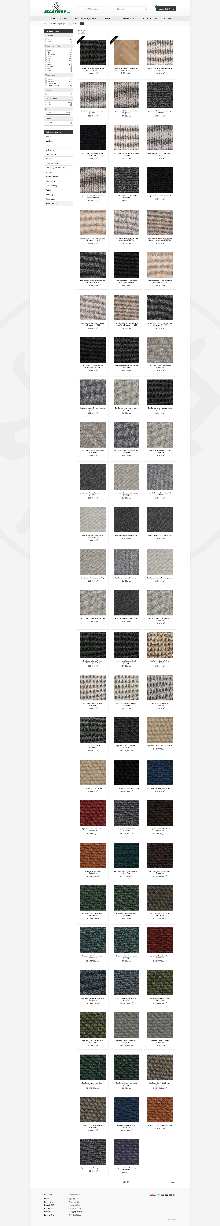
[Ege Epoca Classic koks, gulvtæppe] (93, 1152)
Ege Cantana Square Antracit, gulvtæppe (126, 662)
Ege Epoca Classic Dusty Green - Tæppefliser (160, 999)
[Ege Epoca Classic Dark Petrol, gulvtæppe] (126, 940)
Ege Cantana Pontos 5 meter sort (126, 618)
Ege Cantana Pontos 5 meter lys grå (93, 618)
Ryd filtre (69, 129)
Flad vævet (51, 83)
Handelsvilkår (49, 1205)
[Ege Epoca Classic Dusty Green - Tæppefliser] (160, 982)
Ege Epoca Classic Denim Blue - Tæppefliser (126, 999)
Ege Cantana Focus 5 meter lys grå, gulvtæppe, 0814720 (92, 324)
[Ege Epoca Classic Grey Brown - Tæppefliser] (160, 1067)
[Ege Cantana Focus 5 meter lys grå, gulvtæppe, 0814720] (93, 307)
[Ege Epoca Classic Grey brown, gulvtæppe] (93, 1109)
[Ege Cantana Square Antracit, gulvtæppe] (126, 645)
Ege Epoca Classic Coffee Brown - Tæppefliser (160, 829)
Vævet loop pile (53, 85)
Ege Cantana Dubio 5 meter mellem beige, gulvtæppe (93, 197)
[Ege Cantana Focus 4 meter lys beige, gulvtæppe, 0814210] (93, 222)
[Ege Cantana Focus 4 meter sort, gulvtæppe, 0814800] (126, 265)
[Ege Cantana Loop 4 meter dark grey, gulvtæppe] (93, 392)
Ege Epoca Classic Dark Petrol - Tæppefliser (92, 957)
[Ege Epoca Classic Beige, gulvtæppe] (93, 772)
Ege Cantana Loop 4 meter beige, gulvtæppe (160, 366)
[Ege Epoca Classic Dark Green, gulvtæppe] (126, 898)
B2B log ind (48, 1208)
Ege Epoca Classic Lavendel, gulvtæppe (126, 1169)
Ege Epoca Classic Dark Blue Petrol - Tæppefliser (126, 872)
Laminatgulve (51, 154)
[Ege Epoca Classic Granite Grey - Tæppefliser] (126, 1025)
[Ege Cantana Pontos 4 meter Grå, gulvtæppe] (160, 477)
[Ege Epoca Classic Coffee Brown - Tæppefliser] (160, 813)
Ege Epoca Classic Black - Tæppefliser (126, 788)
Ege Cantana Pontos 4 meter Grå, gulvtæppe (160, 494)
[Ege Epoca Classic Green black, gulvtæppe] (126, 1067)
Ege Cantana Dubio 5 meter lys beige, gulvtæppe (126, 154)
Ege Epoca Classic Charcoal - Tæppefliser (126, 829)
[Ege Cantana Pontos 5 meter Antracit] (160, 519)
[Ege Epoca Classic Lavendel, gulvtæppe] (126, 1152)
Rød (49, 62)
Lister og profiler (52, 163)
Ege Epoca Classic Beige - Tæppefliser (159, 746)
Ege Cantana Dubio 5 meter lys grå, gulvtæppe (160, 154)
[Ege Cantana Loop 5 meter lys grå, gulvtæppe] (160, 434)
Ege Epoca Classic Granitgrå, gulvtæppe (160, 1041)
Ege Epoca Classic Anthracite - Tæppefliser (126, 746)
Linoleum (49, 141)
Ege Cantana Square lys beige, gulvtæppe (93, 704)
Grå (48, 52)
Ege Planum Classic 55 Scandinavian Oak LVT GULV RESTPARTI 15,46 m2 (126, 69)
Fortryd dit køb (50, 1215)
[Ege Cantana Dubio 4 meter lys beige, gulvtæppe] (160, 52)
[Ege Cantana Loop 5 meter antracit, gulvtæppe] (160, 392)
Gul (48, 68)
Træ (49, 41)
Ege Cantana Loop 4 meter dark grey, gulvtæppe (92, 409)
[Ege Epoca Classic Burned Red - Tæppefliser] (93, 813)
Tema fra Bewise (172, 1219)
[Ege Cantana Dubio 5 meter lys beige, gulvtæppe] (126, 137)
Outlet (48, 190)
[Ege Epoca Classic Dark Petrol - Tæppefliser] (93, 940)
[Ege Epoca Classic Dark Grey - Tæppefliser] (160, 898)
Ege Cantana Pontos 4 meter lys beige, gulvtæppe (92, 536)
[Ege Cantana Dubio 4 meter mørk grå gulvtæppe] (160, 95)
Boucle (50, 79)
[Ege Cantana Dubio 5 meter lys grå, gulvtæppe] (160, 137)
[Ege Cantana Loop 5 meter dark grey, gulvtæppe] (126, 434)
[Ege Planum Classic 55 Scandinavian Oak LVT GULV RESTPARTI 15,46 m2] (126, 52)
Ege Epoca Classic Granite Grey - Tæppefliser (126, 1041)
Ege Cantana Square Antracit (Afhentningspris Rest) (92, 662)
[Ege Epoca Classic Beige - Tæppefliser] (160, 730)
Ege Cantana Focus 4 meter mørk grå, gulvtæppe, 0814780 (92, 281)
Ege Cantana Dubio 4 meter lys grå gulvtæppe (92, 112)
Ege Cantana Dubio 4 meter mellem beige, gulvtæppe (126, 112)
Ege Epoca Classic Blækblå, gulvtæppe (160, 788)
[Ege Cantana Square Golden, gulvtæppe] (160, 645)
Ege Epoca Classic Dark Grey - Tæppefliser (160, 914)
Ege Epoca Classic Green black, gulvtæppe (126, 1084)
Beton (49, 39)
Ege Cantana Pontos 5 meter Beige (92, 578)
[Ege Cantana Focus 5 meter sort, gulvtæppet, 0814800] (93, 350)
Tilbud (49, 122)
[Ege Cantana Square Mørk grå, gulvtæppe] (93, 730)
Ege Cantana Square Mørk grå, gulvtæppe (93, 747)
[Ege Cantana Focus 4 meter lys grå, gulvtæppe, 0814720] (126, 222)
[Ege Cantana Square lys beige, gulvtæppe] (93, 687)
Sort (49, 50)
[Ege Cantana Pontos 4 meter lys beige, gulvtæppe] (93, 519)
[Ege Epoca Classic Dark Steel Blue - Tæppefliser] (93, 982)
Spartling (49, 194)
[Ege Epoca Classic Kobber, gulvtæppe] (160, 1109)
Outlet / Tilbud (150, 18)
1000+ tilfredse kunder (96, 9)
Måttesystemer (52, 177)
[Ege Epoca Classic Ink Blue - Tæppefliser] (126, 1109)
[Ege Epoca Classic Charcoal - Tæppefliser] (126, 813)
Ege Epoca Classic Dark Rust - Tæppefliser (160, 957)
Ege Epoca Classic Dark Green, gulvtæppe (126, 914)
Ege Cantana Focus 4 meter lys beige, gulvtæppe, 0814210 (92, 239)
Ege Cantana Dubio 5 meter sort (160, 196)
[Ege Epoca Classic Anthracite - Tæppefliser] (126, 730)
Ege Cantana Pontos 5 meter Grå (126, 578)
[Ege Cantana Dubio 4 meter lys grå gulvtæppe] (93, 95)
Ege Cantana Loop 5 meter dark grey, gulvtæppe (126, 451)
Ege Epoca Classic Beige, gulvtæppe (93, 788)
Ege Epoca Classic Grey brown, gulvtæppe (93, 1126)
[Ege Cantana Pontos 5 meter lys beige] (160, 562)
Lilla (49, 70)
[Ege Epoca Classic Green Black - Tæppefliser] (93, 1067)
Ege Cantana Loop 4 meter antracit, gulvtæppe (126, 366)
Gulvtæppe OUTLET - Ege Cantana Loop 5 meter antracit (92, 69)
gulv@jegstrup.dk (75, 1212)
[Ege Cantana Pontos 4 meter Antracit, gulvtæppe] (93, 477)
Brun (49, 58)
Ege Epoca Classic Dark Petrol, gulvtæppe (126, 957)
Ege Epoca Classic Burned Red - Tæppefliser (92, 829)
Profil (46, 1198)
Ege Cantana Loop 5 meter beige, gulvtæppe (93, 451)
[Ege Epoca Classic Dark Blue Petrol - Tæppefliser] (126, 855)
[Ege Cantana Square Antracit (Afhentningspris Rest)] (93, 645)
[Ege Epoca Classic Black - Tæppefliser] (126, 772)
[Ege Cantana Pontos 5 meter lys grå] (93, 602)
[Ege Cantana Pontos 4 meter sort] (126, 519)
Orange (50, 66)
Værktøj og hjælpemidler (55, 168)
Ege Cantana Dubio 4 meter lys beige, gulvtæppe (159, 69)
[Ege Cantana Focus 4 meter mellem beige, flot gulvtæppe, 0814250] (160, 222)
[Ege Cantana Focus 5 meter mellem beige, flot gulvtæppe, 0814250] (126, 307)
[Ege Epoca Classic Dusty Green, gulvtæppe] (93, 1025)
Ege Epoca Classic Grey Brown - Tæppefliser (159, 1084)
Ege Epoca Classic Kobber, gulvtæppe (159, 1125)
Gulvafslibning (51, 186)
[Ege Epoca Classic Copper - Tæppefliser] (93, 855)
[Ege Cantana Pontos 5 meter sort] (126, 602)
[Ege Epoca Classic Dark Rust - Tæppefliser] (160, 940)
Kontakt (47, 1212)
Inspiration (48, 1202)
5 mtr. (49, 104)
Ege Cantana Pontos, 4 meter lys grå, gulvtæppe (160, 619)
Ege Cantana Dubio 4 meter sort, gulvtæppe (93, 154)
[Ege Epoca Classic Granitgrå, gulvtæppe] (160, 1025)
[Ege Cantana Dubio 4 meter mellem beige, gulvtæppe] (126, 95)
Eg (48, 94)
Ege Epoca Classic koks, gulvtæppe (92, 1168)
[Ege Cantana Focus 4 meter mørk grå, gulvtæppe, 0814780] (93, 265)
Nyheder (168, 18)
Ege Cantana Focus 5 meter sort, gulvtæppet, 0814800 (93, 366)
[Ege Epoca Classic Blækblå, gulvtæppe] (160, 772)
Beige (49, 56)
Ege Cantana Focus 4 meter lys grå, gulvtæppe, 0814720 (126, 239)
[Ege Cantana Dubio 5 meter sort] (160, 180)
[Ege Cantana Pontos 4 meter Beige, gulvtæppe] (126, 477)
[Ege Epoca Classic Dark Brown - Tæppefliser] (160, 855)
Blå (48, 60)
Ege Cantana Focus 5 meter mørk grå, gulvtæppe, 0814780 (159, 324)
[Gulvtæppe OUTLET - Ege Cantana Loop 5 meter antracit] (93, 52)
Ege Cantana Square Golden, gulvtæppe (159, 662)
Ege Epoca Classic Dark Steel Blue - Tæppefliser (92, 999)
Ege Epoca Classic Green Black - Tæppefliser (92, 1084)
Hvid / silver (52, 54)
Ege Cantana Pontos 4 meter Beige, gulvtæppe (126, 494)
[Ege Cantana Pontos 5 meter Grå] (126, 562)
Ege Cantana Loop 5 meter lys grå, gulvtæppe (160, 451)
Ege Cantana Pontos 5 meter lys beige (160, 578)
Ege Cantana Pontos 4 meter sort (126, 535)
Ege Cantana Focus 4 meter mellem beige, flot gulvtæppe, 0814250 (160, 239)
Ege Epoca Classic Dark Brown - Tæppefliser (159, 872)
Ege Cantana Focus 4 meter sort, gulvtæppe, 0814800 (126, 281)
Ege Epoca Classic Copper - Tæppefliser (93, 872)
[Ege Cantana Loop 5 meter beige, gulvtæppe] (93, 434)
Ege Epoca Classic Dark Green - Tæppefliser (92, 914)
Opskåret (51, 81)
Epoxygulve (50, 199)
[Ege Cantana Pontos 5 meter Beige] (93, 562)
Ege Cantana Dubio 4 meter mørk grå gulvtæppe (160, 112)
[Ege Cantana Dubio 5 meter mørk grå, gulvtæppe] (126, 180)
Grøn (49, 64)
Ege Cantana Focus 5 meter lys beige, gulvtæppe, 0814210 (160, 281)
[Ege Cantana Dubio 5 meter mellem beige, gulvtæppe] (93, 180)
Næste (172, 1183)
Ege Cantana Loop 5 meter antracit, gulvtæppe (160, 409)
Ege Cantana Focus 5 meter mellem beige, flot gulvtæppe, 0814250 (126, 324)
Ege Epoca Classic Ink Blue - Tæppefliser (126, 1126)
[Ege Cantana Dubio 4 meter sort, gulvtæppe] (93, 137)
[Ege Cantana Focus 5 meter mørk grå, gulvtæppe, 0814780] (160, 307)
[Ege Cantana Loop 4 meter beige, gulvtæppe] (160, 350)
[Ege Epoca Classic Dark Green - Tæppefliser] (93, 898)
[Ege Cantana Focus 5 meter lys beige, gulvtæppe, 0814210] (160, 265)
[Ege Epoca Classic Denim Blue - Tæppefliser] (126, 982)
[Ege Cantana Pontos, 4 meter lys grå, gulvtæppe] (160, 602)
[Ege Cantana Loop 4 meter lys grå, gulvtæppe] (126, 392)
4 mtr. (49, 102)
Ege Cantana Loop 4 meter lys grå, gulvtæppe (126, 409)
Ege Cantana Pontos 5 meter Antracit (160, 535)
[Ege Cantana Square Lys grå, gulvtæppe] (160, 687)
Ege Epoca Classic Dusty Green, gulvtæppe (92, 1041)
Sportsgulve (50, 181)
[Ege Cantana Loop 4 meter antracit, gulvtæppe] (126, 350)
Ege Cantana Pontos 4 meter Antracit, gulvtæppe (92, 494)
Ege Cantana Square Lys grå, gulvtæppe (160, 704)
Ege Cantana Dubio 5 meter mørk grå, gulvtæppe (126, 197)
